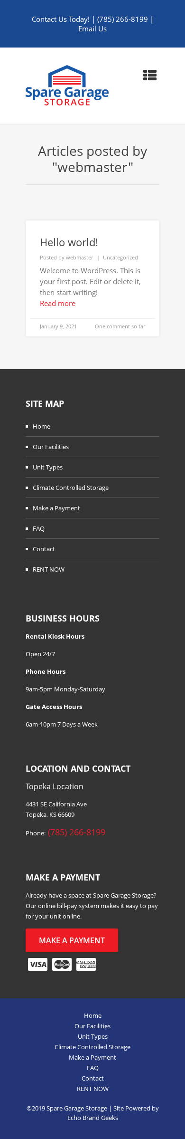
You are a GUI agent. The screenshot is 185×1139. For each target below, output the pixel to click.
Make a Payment (56, 508)
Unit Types (48, 467)
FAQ (39, 528)
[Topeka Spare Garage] (67, 85)
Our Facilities (51, 446)
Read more (57, 303)
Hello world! (69, 242)
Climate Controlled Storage (71, 487)
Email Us (92, 28)
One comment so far (120, 326)
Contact (44, 549)
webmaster (79, 257)
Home (41, 426)
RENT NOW (49, 569)
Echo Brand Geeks (92, 1117)
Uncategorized (120, 257)
